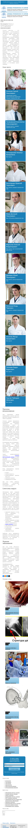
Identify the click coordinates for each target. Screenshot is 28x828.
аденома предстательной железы (11, 456)
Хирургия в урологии (10, 802)
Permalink (7, 608)
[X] (9, 576)
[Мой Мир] (7, 576)
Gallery (7, 609)
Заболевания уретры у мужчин (12, 613)
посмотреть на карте (5, 28)
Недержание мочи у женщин (12, 806)
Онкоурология (8, 785)
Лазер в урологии (10, 683)
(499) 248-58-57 (4, 20)
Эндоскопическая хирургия (11, 787)
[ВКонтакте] (3, 576)
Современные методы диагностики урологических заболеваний (13, 800)
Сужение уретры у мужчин (10, 648)
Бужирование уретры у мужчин (11, 717)
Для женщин (8, 782)
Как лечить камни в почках (11, 804)
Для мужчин (8, 783)
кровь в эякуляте (9, 524)
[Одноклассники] (5, 576)
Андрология (8, 781)
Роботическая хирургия (10, 786)
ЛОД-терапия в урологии (10, 752)
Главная (4, 826)
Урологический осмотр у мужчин (12, 803)
